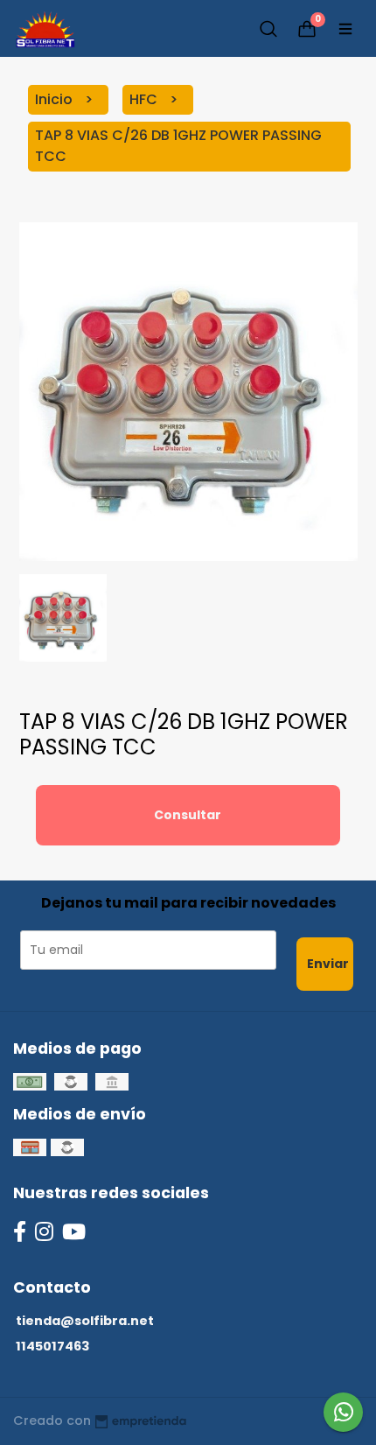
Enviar (328, 963)
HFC (145, 99)
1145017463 (52, 1346)
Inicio (55, 99)
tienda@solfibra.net (85, 1320)
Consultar (187, 815)
